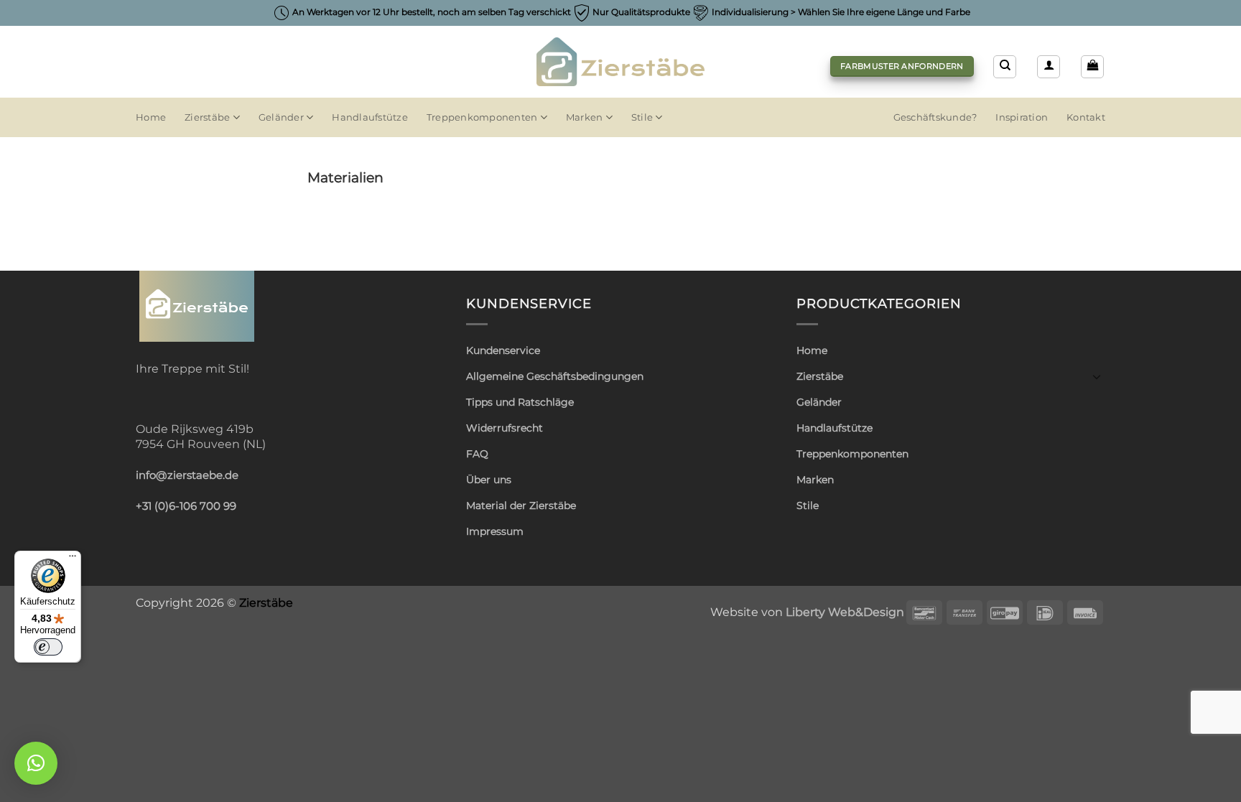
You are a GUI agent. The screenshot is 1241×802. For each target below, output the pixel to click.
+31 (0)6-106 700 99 (186, 506)
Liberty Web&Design (845, 612)
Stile (642, 117)
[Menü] (72, 559)
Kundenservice (503, 350)
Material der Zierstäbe (521, 505)
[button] (1048, 66)
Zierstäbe (207, 117)
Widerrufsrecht (504, 427)
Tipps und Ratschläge (520, 402)
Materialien (345, 177)
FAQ (477, 453)
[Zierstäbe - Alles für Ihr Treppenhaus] (620, 61)
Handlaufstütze (370, 117)
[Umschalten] (1096, 376)
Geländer (281, 117)
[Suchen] (1004, 66)
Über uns (488, 479)
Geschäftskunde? (935, 117)
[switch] (48, 647)
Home (151, 117)
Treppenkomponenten (482, 117)
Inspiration (1021, 117)
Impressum (495, 531)
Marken (584, 117)
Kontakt (1085, 117)
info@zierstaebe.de (187, 475)
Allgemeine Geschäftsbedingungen (554, 376)
